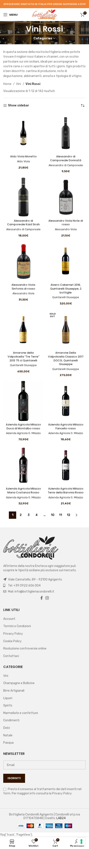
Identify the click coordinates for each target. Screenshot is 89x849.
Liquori (7, 698)
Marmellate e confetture (20, 713)
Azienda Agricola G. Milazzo (23, 433)
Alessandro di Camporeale (66, 165)
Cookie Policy (12, 641)
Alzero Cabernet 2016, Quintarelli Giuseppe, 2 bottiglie (65, 288)
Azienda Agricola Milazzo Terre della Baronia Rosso (66, 490)
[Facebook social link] (41, 598)
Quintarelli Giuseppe (65, 297)
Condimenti (11, 720)
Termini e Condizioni (17, 626)
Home (7, 84)
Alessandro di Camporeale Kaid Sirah (23, 222)
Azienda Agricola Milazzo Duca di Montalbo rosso (23, 426)
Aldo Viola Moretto (23, 156)
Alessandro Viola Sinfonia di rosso (23, 286)
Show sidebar (18, 105)
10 (52, 515)
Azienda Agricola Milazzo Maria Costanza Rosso (23, 490)
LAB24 (61, 818)
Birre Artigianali (13, 690)
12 (68, 515)
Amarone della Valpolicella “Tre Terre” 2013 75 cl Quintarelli (23, 356)
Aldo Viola (23, 161)
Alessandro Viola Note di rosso (65, 222)
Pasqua (8, 743)
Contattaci (11, 656)
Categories (42, 38)
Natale (8, 735)
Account (9, 619)
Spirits (7, 705)
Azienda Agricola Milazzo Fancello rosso (65, 426)
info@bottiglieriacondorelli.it (34, 591)
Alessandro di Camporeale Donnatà (65, 158)
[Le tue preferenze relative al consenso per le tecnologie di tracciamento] (81, 841)
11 (60, 515)
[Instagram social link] (47, 598)
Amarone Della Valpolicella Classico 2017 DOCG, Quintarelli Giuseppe (66, 358)
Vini (19, 84)
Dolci (6, 728)
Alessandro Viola (66, 229)
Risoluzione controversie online (24, 648)
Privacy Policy (13, 634)
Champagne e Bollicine (19, 683)
